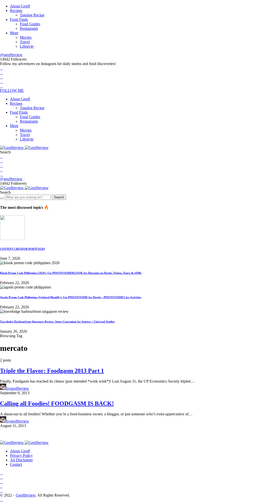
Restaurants (29, 28)
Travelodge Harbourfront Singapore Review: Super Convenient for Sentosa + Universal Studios (57, 321)
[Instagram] (1, 77)
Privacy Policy (21, 455)
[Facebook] (1, 68)
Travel (25, 42)
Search (59, 197)
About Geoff (20, 6)
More (14, 33)
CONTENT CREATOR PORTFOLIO (22, 248)
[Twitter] (1, 73)
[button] (5, 152)
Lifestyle (26, 46)
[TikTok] (1, 86)
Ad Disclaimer (21, 460)
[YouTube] (1, 81)
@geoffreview (11, 55)
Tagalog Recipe (32, 15)
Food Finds (19, 19)
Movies (26, 37)
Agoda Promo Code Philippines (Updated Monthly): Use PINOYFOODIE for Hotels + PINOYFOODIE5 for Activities (70, 297)
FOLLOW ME (12, 90)
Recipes (16, 10)
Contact (16, 464)
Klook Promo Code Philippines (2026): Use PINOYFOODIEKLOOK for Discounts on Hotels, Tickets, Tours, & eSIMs (70, 272)
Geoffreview (25, 495)
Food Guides (30, 24)
